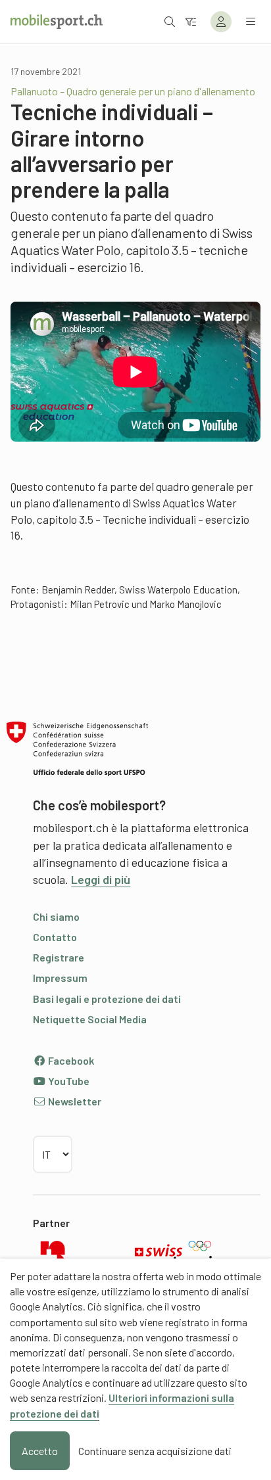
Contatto (55, 937)
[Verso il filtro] (190, 21)
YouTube (67, 1081)
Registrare (58, 957)
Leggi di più (100, 879)
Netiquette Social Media (90, 1019)
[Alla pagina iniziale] (57, 22)
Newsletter (73, 1101)
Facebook (70, 1060)
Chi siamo (56, 916)
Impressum (60, 977)
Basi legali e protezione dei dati (107, 998)
